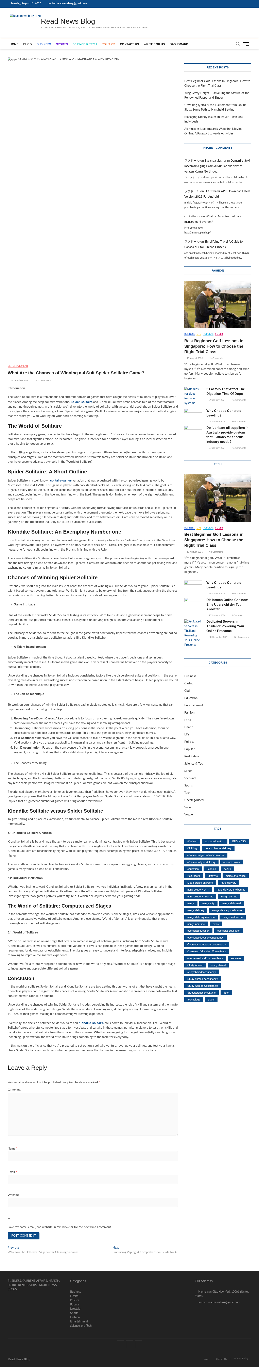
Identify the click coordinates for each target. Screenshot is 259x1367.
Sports (62, 44)
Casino (188, 683)
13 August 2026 (194, 358)
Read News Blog (68, 21)
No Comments (43, 380)
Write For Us (154, 44)
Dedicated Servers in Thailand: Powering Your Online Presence (225, 626)
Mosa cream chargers (200, 882)
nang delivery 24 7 (198, 889)
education (193, 869)
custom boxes (231, 862)
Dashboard (179, 44)
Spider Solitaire (81, 402)
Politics (108, 44)
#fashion (192, 841)
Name (12, 1148)
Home (14, 44)
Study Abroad (195, 965)
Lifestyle (213, 876)
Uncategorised (194, 800)
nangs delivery (195, 910)
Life (198, 334)
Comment (15, 1089)
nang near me (229, 896)
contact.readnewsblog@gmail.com (67, 3)
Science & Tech (85, 44)
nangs (190, 903)
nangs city (208, 903)
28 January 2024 (216, 422)
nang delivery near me (200, 896)
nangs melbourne (233, 917)
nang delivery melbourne (231, 889)
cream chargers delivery (201, 862)
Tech (187, 792)
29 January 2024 (216, 400)
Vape (187, 807)
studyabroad (218, 965)
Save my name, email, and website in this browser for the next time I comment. (60, 1227)
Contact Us (129, 44)
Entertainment (18, 366)
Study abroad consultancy (202, 979)
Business (44, 44)
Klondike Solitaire (91, 1023)
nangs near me (196, 924)
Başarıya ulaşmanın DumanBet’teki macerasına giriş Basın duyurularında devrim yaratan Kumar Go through (217, 166)
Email (12, 1172)
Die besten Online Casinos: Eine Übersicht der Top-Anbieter (227, 604)
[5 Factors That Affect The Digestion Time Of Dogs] (193, 396)
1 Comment (237, 615)
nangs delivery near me (201, 917)
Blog (27, 44)
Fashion (189, 712)
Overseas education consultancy (206, 944)
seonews (236, 958)
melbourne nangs (236, 876)
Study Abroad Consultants (202, 986)
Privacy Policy (241, 1358)
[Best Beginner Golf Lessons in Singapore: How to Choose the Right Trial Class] (217, 304)
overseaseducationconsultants (205, 958)
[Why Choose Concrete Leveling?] (193, 415)
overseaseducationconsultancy (205, 937)
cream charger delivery (218, 848)
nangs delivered (231, 903)
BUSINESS (239, 841)
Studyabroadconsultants (201, 992)
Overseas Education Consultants (206, 951)
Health (188, 727)
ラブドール (192, 160)
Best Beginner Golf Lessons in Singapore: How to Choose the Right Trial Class (213, 346)
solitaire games (61, 480)
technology (193, 999)
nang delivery (228, 882)
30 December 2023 (218, 637)
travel (211, 999)
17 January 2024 (216, 615)
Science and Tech (81, 1325)
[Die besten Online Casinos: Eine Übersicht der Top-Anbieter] (193, 604)
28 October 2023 (19, 380)
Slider (219, 334)
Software (190, 778)
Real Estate (191, 756)
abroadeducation (214, 841)
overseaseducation (198, 930)
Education (190, 698)
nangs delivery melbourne (227, 910)
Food (187, 719)
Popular (208, 334)
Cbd (187, 690)
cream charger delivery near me (205, 855)
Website (13, 1195)
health (227, 869)
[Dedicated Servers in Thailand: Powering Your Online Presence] (193, 633)
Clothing (192, 848)
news (216, 924)
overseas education (228, 930)
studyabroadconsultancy (201, 972)
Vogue (188, 814)
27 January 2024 (216, 448)
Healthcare (193, 876)
